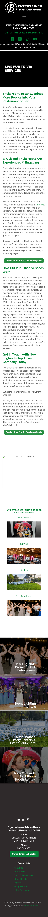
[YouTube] (19, 820)
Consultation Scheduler (24, 854)
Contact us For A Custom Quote (24, 260)
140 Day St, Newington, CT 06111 (24, 830)
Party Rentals (20, 886)
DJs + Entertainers (24, 596)
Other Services (21, 890)
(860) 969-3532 (24, 848)
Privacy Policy (31, 905)
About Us (18, 868)
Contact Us (19, 871)
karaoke (40, 205)
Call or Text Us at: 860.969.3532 (24, 32)
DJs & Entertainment (24, 875)
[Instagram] (27, 820)
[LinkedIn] (23, 820)
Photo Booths (24, 517)
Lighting (24, 544)
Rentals (24, 570)
